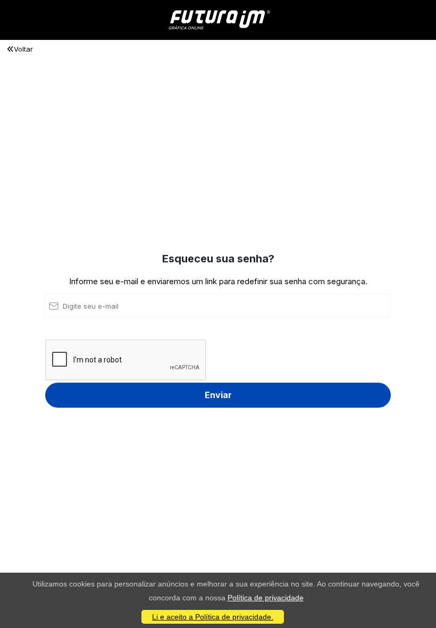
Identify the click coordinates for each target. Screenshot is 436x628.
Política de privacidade (266, 597)
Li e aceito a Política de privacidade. (212, 617)
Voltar (23, 49)
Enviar (218, 395)
